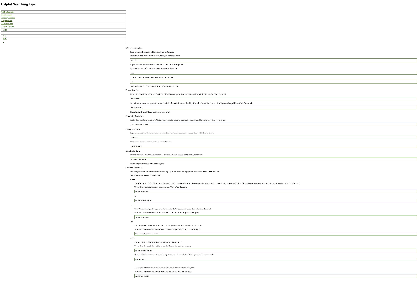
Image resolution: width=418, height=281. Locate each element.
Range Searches (6, 21)
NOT (5, 39)
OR (4, 36)
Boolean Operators (7, 27)
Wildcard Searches (7, 12)
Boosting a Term (7, 24)
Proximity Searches (8, 18)
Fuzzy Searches (6, 15)
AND (5, 30)
